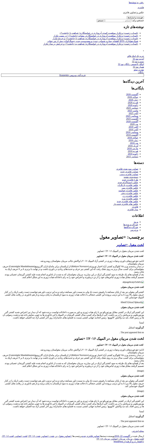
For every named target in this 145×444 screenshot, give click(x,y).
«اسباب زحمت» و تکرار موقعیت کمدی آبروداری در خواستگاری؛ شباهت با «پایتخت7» (99, 33)
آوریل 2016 (133, 146)
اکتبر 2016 (133, 129)
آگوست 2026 (132, 94)
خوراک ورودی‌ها (130, 224)
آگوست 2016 (132, 135)
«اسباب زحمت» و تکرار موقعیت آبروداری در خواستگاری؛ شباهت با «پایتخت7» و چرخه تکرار (95, 38)
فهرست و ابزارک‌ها (135, 18)
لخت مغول (139, 439)
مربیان (129, 439)
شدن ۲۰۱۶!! (34, 436)
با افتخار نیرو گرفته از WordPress (129, 441)
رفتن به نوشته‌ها (136, 2)
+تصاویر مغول (65, 436)
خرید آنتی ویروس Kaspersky (72, 75)
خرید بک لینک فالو (135, 56)
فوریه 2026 (133, 102)
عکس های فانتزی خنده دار (125, 204)
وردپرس (134, 230)
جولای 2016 (132, 137)
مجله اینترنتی (138, 431)
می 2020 (134, 124)
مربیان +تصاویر (118, 439)
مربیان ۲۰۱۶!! (103, 439)
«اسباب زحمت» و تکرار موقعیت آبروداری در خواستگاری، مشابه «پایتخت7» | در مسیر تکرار (95, 36)
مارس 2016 (132, 148)
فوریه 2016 (133, 151)
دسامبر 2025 (132, 108)
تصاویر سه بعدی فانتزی (127, 169)
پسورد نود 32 (138, 61)
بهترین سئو (139, 69)
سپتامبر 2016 (132, 132)
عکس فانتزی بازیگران (128, 185)
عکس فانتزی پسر (129, 188)
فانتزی (141, 7)
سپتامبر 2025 (132, 116)
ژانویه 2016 (133, 154)
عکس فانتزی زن (130, 196)
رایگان (141, 72)
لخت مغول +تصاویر (130, 245)
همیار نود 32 (138, 67)
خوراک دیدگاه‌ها (131, 227)
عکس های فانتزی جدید (127, 201)
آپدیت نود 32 (138, 59)
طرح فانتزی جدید (130, 180)
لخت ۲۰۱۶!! (8, 436)
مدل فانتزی (132, 209)
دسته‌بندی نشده (131, 177)
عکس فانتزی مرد (130, 198)
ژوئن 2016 (133, 140)
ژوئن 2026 (133, 100)
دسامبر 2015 (132, 156)
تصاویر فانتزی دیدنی (129, 174)
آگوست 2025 (132, 119)
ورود (136, 222)
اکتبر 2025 (133, 113)
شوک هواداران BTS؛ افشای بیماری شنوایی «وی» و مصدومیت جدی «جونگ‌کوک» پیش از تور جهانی (92, 41)
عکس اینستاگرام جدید (128, 182)
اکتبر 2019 (133, 127)
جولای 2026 (132, 97)
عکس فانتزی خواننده (128, 190)
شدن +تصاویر (47, 436)
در (56, 436)
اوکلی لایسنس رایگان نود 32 (131, 64)
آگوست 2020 (132, 121)
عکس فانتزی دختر (129, 193)
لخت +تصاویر (21, 436)
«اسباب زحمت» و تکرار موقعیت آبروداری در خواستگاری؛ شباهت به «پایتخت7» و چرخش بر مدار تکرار (90, 44)
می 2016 (134, 143)
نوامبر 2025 (133, 110)
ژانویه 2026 (133, 105)
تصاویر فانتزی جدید (129, 171)
